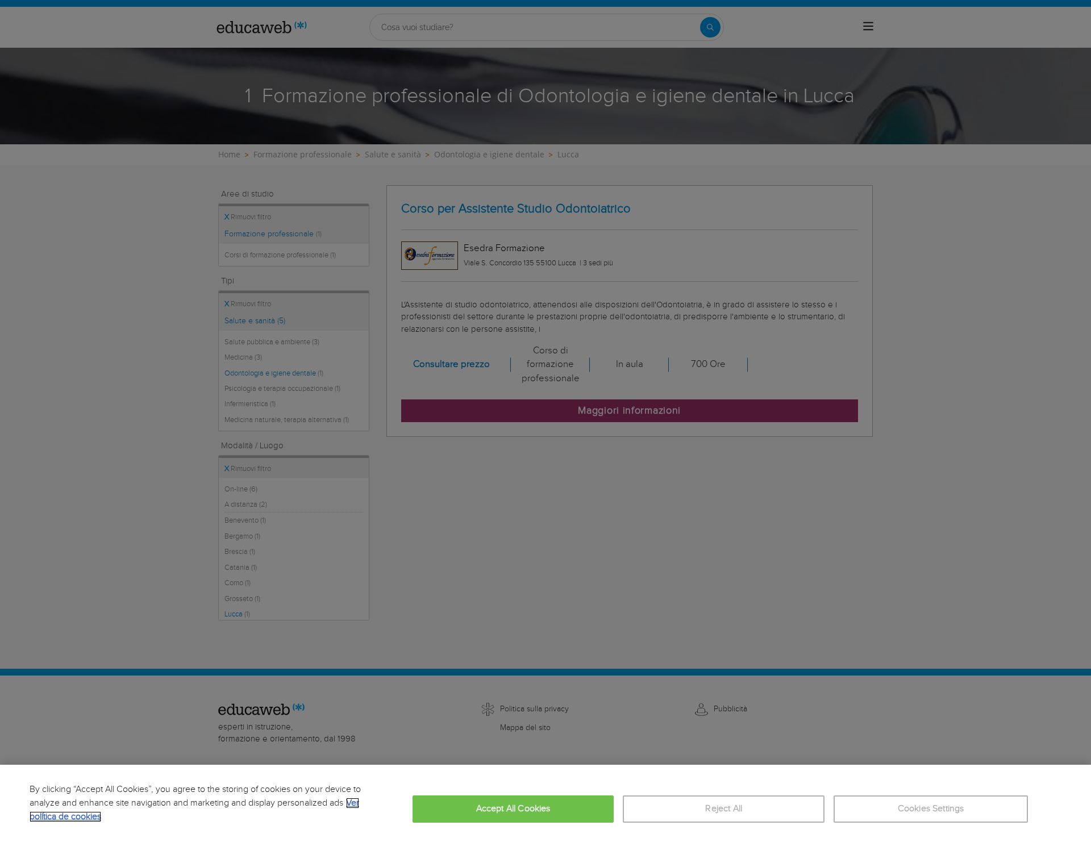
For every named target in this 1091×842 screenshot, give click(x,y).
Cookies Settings (931, 808)
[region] (545, 803)
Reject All (723, 808)
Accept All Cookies (513, 808)
